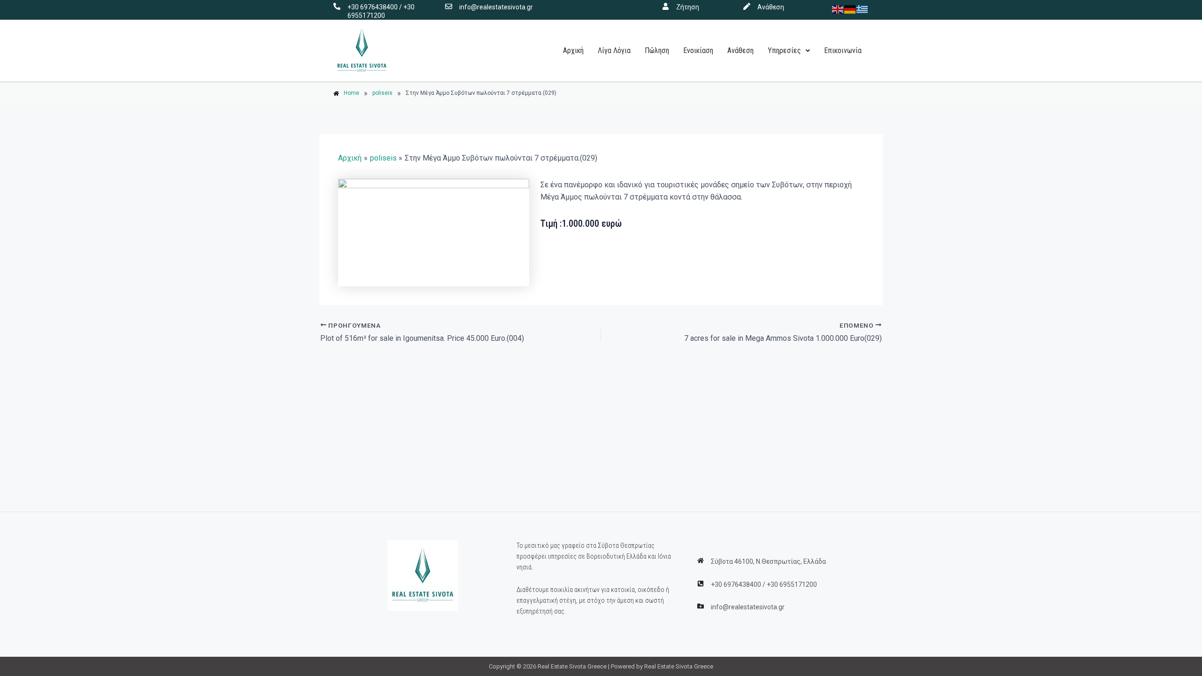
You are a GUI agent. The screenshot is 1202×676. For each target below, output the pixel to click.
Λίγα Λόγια (614, 50)
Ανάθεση (770, 7)
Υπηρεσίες (784, 50)
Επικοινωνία (843, 50)
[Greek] (862, 8)
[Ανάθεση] (746, 6)
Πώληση (657, 50)
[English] (838, 8)
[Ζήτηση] (665, 6)
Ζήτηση (687, 7)
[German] (850, 8)
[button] (789, 50)
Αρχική (573, 50)
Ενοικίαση (698, 50)
